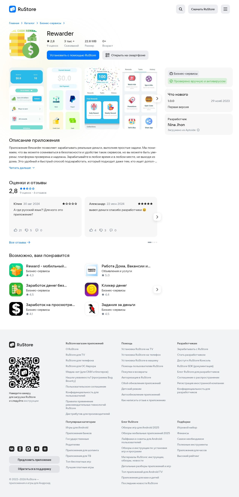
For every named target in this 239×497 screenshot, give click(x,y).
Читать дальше (20, 168)
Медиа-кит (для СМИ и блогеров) (87, 371)
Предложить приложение (34, 459)
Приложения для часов (192, 450)
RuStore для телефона (80, 360)
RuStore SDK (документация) (195, 366)
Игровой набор (187, 427)
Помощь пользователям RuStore (142, 366)
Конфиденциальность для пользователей (82, 394)
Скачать (203, 9)
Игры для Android (77, 427)
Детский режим (131, 389)
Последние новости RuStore (139, 483)
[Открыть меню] (225, 9)
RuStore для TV (75, 354)
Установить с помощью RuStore (73, 55)
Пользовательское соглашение (86, 386)
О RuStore (72, 349)
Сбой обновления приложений (141, 383)
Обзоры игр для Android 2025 (140, 427)
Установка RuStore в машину (139, 360)
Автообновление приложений (140, 394)
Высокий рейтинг (188, 456)
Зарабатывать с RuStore (192, 349)
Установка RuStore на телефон (141, 354)
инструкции (31, 400)
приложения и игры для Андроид (29, 483)
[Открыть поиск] (180, 9)
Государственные (77, 439)
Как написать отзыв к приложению (143, 400)
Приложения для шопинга (82, 450)
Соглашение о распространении (198, 377)
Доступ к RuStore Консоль (193, 360)
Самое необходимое (190, 439)
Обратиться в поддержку (34, 468)
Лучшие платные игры (80, 467)
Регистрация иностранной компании (200, 383)
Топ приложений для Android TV (142, 472)
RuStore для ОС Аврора (81, 366)
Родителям (73, 444)
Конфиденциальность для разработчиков (193, 390)
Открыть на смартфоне (128, 55)
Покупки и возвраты (134, 371)
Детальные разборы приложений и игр (146, 466)
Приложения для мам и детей (140, 477)
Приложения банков (79, 433)
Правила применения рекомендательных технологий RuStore (86, 405)
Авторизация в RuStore (136, 377)
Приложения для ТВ (78, 456)
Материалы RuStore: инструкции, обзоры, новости (142, 458)
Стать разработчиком (191, 354)
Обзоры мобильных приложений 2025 (145, 433)
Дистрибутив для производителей (88, 414)
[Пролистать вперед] (157, 98)
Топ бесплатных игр (78, 461)
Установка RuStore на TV (137, 349)
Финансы (183, 433)
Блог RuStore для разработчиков (198, 371)
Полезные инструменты (192, 444)
